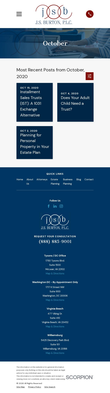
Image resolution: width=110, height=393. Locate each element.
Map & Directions (55, 273)
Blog (78, 179)
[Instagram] (61, 206)
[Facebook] (48, 206)
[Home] (54, 14)
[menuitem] (20, 387)
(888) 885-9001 (55, 241)
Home (19, 179)
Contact (89, 179)
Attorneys (42, 179)
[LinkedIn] (55, 206)
